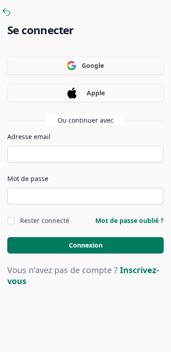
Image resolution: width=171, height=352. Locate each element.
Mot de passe (27, 178)
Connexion (86, 245)
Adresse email (29, 136)
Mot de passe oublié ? (129, 220)
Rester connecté (44, 220)
